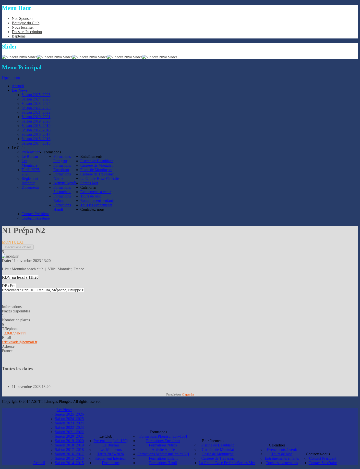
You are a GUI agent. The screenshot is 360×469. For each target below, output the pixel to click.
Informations (12, 307)
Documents (111, 463)
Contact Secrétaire (323, 463)
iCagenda (188, 394)
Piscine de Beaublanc (217, 445)
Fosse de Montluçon (218, 454)
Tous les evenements (282, 463)
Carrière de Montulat (218, 449)
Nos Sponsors (22, 18)
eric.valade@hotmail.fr (19, 342)
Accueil (39, 463)
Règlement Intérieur (110, 458)
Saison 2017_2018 (69, 449)
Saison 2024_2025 (69, 419)
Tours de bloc (281, 454)
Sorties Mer (246, 463)
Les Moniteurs (110, 449)
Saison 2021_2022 (69, 432)
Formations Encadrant (163, 441)
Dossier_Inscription (27, 32)
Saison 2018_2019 (69, 445)
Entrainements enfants (282, 458)
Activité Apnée (163, 449)
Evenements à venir (282, 449)
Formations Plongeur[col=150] (163, 436)
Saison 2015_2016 (69, 458)
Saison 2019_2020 (69, 441)
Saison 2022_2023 (69, 427)
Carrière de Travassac (218, 458)
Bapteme (18, 36)
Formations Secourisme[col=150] (163, 454)
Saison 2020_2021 (69, 436)
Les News (64, 410)
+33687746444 (14, 333)
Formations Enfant (163, 458)
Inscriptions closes (18, 247)
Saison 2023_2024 (69, 423)
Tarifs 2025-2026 (110, 454)
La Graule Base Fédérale (218, 463)
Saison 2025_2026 (69, 414)
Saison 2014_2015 (69, 463)
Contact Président (322, 458)
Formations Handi (163, 463)
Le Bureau (110, 445)
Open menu (11, 77)
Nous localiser (23, 27)
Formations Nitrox (163, 445)
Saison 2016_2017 (69, 454)
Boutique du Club (25, 23)
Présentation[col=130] (111, 441)
